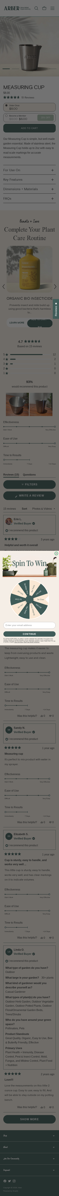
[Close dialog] (56, 553)
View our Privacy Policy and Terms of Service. (26, 642)
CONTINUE (29, 633)
